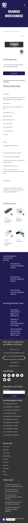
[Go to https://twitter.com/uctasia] (8, 375)
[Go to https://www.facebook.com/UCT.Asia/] (4, 375)
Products (5, 462)
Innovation (6, 468)
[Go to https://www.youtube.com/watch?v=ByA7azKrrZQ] (8, 379)
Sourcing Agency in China (10, 403)
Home (4, 31)
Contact (5, 474)
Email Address (6, 389)
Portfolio (5, 459)
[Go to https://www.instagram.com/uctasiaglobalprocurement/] (13, 375)
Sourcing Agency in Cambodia (11, 407)
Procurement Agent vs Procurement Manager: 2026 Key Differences (13, 496)
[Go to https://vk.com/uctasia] (4, 379)
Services (5, 465)
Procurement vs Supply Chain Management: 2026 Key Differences (12, 509)
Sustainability (6, 456)
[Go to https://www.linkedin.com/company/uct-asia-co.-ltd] (21, 375)
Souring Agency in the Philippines (12, 416)
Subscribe (14, 396)
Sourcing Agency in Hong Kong (11, 410)
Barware (9, 31)
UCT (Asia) (6, 446)
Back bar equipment (14, 64)
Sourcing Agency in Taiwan (10, 425)
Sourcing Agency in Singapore (11, 422)
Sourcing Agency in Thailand (10, 428)
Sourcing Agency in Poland (10, 419)
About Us (5, 449)
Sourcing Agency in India (9, 413)
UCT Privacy (6, 453)
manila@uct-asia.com (14, 366)
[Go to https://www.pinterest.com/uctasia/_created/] (17, 375)
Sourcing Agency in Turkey (10, 431)
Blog (4, 471)
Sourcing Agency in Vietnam (10, 435)
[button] (22, 36)
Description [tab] (6, 82)
